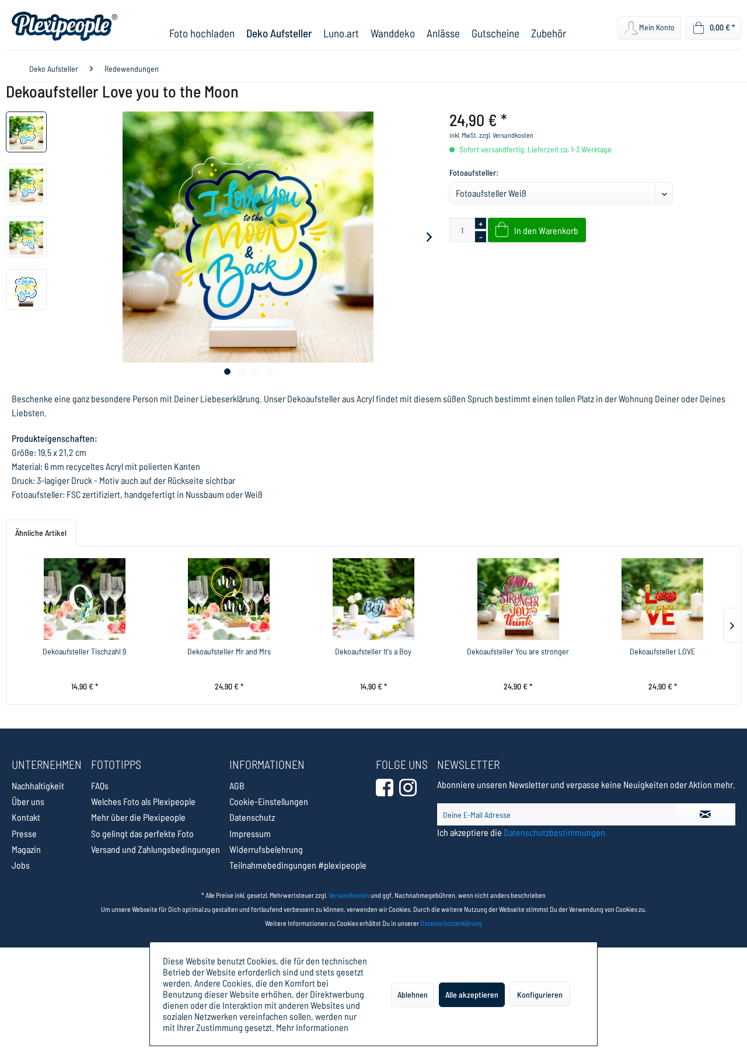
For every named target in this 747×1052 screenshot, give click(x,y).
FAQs (100, 785)
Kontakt (26, 817)
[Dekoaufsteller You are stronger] (518, 599)
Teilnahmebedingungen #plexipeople (297, 864)
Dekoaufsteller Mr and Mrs (229, 651)
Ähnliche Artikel (41, 533)
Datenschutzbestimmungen (554, 832)
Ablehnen (412, 994)
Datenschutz (252, 817)
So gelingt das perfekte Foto (142, 833)
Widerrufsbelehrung (266, 849)
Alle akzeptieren (471, 994)
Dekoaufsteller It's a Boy (373, 651)
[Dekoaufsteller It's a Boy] (373, 599)
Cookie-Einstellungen (268, 801)
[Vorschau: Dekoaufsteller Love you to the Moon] (26, 132)
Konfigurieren (540, 994)
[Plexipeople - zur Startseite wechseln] (64, 26)
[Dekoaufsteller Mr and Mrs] (229, 599)
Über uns (28, 801)
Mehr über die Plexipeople (138, 817)
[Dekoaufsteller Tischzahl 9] (84, 599)
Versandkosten (349, 895)
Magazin (26, 849)
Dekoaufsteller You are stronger (518, 651)
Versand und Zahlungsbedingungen (155, 849)
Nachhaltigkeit (38, 785)
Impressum (250, 833)
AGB (237, 785)
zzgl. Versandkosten (506, 135)
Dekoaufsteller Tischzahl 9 (84, 651)
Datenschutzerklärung (451, 923)
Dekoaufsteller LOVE (662, 651)
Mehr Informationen (312, 1027)
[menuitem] (201, 33)
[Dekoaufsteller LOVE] (662, 599)
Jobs (21, 864)
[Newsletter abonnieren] (705, 814)
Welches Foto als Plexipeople (143, 801)
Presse (24, 833)
